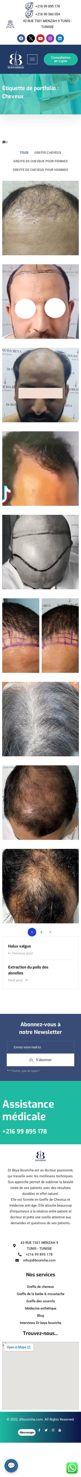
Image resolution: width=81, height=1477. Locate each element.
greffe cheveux (47, 152)
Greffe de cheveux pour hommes (40, 170)
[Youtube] (40, 38)
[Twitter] (46, 1430)
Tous (24, 152)
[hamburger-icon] (32, 59)
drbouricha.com (31, 1419)
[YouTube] (59, 1430)
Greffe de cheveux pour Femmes (40, 161)
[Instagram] (50, 38)
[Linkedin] (60, 38)
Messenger (27, 1432)
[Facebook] (21, 38)
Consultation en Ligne (60, 59)
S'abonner (43, 1060)
